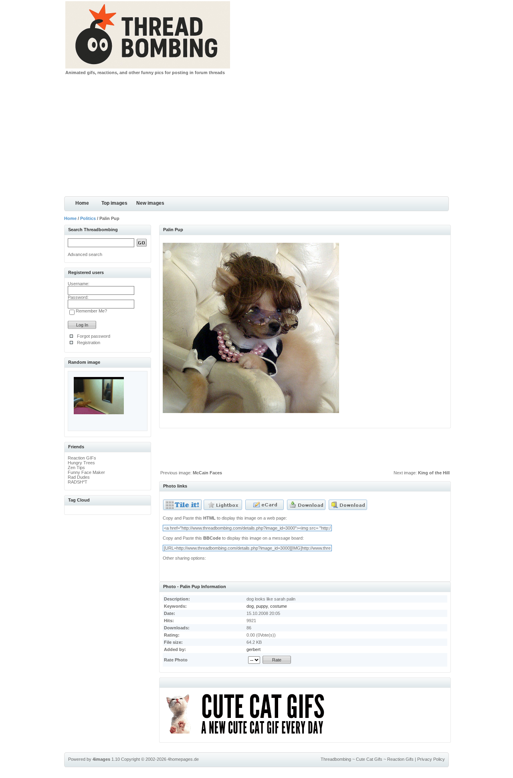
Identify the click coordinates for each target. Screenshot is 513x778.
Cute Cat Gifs (369, 759)
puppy (262, 606)
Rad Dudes (79, 477)
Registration (88, 342)
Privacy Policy (431, 759)
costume (278, 606)
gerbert (253, 649)
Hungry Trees (81, 462)
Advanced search (85, 254)
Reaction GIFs (82, 458)
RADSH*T (77, 482)
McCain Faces (207, 472)
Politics (88, 218)
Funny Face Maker (86, 472)
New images (150, 203)
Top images (114, 203)
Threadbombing (336, 759)
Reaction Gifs (400, 759)
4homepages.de (183, 759)
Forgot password (93, 336)
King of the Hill (434, 472)
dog (250, 606)
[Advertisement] (256, 136)
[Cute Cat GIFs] (249, 735)
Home (82, 203)
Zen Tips (76, 467)
